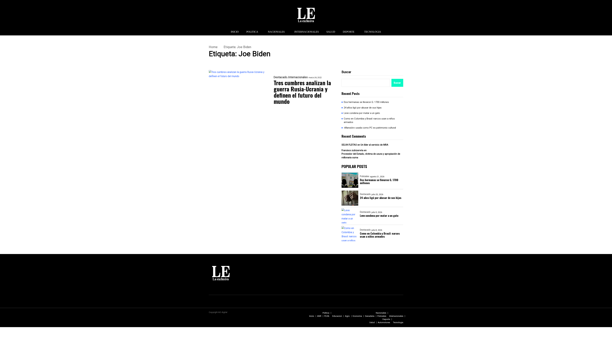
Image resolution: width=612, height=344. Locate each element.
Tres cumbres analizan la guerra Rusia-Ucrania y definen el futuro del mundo (302, 91)
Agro (347, 316)
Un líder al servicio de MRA (374, 144)
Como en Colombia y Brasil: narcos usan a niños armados (369, 120)
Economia (357, 316)
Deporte (348, 31)
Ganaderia (369, 316)
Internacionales (306, 31)
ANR (319, 316)
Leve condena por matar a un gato (362, 113)
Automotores (384, 322)
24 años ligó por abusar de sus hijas (363, 107)
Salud (330, 31)
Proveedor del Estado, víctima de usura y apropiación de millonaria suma (371, 155)
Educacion (337, 316)
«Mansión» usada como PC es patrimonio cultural (370, 127)
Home (213, 47)
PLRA (326, 316)
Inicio (235, 31)
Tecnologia (372, 31)
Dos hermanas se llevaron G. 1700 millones (366, 102)
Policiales (364, 176)
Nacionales (276, 31)
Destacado (280, 77)
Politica (252, 31)
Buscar (346, 72)
